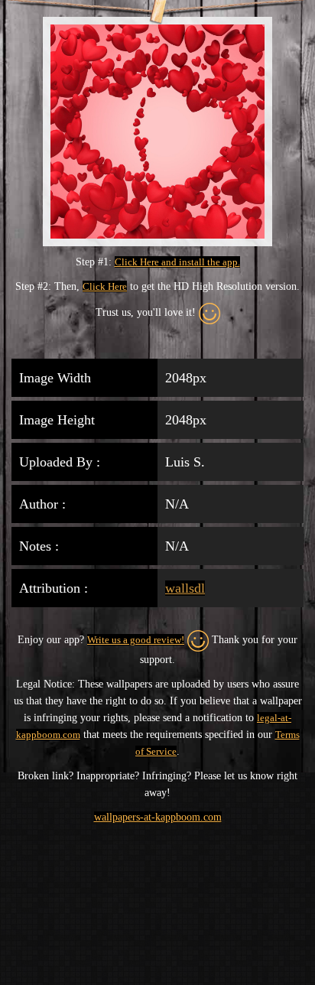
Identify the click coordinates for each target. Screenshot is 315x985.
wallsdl (185, 588)
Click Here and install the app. (177, 262)
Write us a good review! (135, 639)
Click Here (105, 286)
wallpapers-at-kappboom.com (158, 817)
